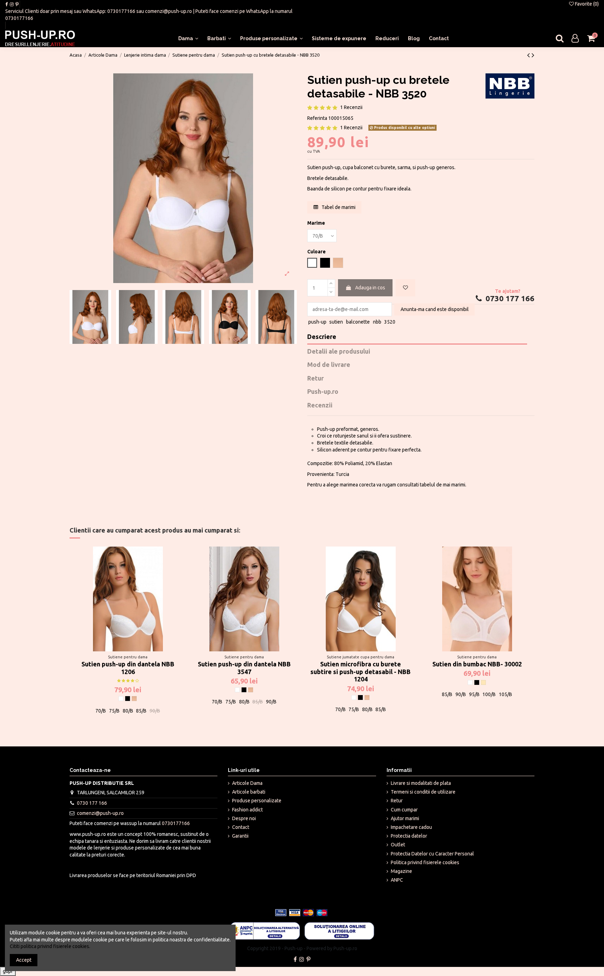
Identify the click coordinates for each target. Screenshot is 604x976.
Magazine (401, 871)
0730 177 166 (509, 298)
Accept (23, 960)
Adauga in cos (370, 287)
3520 (389, 322)
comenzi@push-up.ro (168, 11)
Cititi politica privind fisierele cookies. (50, 946)
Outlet (398, 844)
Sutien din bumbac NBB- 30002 (477, 663)
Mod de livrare (328, 364)
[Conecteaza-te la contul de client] (575, 38)
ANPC (397, 880)
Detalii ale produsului (338, 351)
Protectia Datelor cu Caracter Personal (432, 853)
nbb (377, 322)
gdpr (8, 971)
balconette (358, 322)
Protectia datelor (409, 836)
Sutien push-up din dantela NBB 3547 (244, 667)
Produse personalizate (256, 800)
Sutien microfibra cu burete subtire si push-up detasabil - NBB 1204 (360, 671)
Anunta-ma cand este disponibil (435, 309)
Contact (240, 827)
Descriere (321, 336)
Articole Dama (247, 783)
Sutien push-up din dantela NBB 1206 (127, 667)
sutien (336, 322)
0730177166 (121, 11)
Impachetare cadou (411, 827)
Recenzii (319, 405)
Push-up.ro (322, 391)
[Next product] (533, 55)
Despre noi (244, 818)
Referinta (317, 118)
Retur (315, 378)
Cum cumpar (404, 809)
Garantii (240, 836)
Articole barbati (248, 792)
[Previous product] (529, 55)
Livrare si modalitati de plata (421, 783)
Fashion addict (247, 809)
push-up (317, 322)
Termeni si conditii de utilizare (423, 792)
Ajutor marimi (405, 818)
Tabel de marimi (338, 207)
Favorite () (586, 4)
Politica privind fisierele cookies (425, 862)
